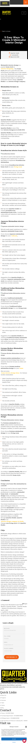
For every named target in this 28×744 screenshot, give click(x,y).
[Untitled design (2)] (6, 12)
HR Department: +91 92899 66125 (10, 718)
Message (7, 628)
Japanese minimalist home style (12, 231)
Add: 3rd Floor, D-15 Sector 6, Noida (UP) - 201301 (14, 720)
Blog (2, 707)
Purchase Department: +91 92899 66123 (12, 715)
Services (3, 700)
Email (6, 642)
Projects (3, 697)
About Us (3, 695)
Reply (25, 603)
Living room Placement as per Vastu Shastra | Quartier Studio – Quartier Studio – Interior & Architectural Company (14, 606)
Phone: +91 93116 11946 (7, 713)
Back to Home (6, 31)
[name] (24, 12)
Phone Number (8, 648)
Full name (7, 636)
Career (3, 705)
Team (2, 702)
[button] (26, 726)
